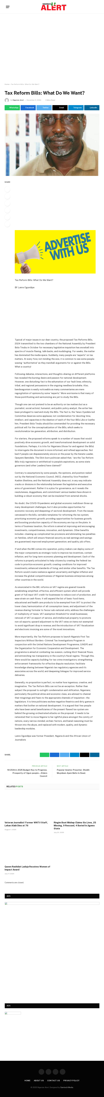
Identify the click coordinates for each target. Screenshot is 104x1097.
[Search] (97, 7)
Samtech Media (66, 1087)
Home (7, 84)
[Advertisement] (52, 48)
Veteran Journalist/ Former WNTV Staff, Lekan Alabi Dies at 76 (26, 824)
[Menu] (7, 7)
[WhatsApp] (7, 189)
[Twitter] (7, 203)
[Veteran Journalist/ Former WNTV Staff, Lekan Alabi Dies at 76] (27, 806)
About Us (39, 1081)
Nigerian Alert (18, 100)
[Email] (7, 210)
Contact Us (53, 1081)
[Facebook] (7, 196)
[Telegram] (7, 224)
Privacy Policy (71, 1081)
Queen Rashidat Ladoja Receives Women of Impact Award (27, 868)
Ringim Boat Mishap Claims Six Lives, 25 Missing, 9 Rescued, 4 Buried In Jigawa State (75, 825)
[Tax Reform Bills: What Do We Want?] (52, 145)
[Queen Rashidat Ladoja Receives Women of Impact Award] (27, 850)
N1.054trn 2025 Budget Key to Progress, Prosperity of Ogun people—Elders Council (27, 773)
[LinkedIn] (7, 217)
